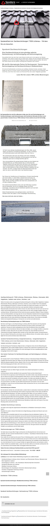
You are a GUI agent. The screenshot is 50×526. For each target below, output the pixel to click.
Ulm (45, 433)
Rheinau (10, 303)
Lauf (30, 303)
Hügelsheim (41, 302)
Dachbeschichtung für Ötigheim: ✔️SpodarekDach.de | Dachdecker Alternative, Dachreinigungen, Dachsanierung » (23, 517)
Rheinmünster (4, 303)
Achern (21, 303)
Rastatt (36, 456)
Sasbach (46, 302)
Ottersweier (15, 303)
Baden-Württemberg (41, 358)
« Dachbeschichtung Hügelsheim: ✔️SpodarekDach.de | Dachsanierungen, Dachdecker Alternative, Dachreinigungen (24, 511)
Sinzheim (26, 303)
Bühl (37, 302)
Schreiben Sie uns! (10, 503)
